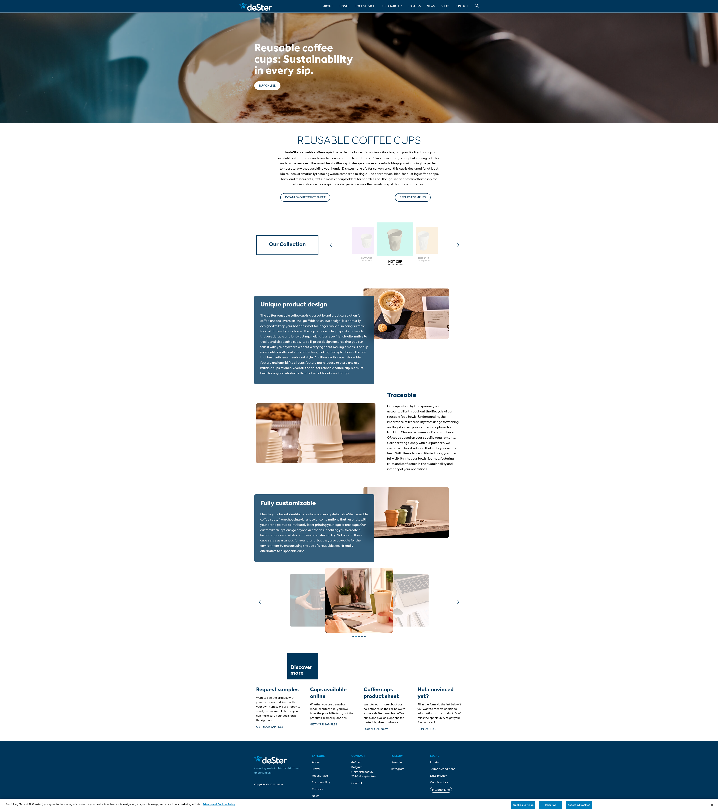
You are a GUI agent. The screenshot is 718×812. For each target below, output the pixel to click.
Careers (415, 6)
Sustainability (392, 6)
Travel (344, 6)
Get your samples (269, 726)
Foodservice (365, 6)
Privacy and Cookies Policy (219, 804)
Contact (461, 6)
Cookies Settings (523, 804)
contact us (426, 729)
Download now (376, 729)
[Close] (712, 805)
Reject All (550, 804)
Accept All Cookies (579, 804)
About (328, 6)
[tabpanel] (359, 600)
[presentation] (353, 636)
